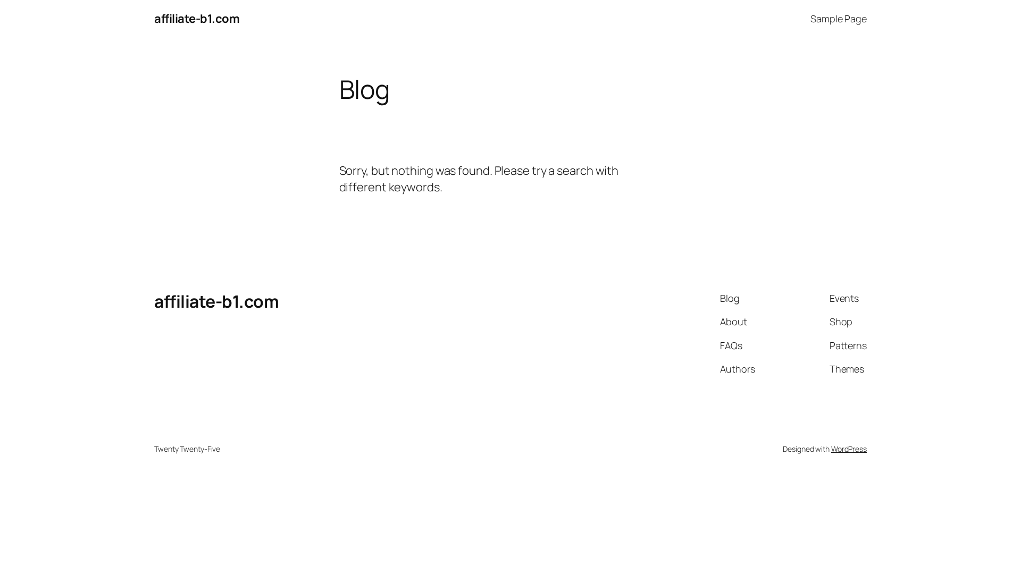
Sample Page (838, 18)
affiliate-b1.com (196, 19)
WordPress (849, 449)
